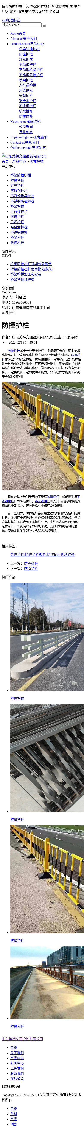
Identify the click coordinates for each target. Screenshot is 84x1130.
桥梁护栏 (26, 80)
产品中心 (27, 44)
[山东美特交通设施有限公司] (24, 156)
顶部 (13, 1124)
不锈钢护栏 (27, 64)
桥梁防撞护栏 (29, 49)
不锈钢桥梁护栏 (31, 70)
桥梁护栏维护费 (22, 279)
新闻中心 (25, 121)
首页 (18, 33)
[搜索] (44, 26)
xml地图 (8, 20)
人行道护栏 (27, 85)
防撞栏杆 (26, 116)
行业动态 (26, 132)
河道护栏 (26, 90)
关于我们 (23, 38)
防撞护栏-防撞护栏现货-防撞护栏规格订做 (42, 555)
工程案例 (29, 137)
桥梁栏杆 (26, 111)
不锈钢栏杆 (27, 106)
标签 (17, 20)
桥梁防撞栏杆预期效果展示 (31, 264)
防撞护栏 (26, 54)
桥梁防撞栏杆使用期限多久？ (32, 269)
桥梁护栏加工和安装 (25, 274)
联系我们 (24, 142)
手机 (13, 1114)
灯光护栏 (26, 59)
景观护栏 (26, 96)
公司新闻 (26, 127)
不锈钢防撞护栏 (31, 75)
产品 (13, 1119)
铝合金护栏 (27, 101)
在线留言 (28, 147)
